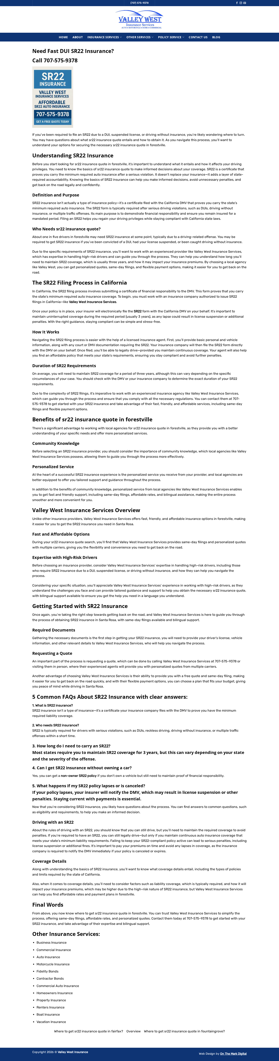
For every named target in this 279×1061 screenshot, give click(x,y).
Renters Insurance (51, 1007)
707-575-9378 (61, 60)
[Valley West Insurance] (139, 19)
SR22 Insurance (107, 606)
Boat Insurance (48, 1014)
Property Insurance (51, 1000)
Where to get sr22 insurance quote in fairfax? (88, 1031)
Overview (133, 1031)
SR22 (140, 638)
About (78, 37)
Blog (216, 37)
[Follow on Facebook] (237, 3)
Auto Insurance (48, 957)
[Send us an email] (244, 3)
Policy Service (170, 37)
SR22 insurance (118, 237)
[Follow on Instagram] (241, 3)
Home (63, 37)
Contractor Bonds (50, 978)
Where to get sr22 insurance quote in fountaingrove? (184, 1031)
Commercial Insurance (54, 950)
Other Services (138, 37)
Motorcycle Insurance (53, 964)
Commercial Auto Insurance (58, 986)
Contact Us (198, 37)
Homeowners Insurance (55, 993)
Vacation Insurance (51, 1022)
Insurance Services (103, 37)
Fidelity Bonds (47, 971)
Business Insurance (52, 942)
